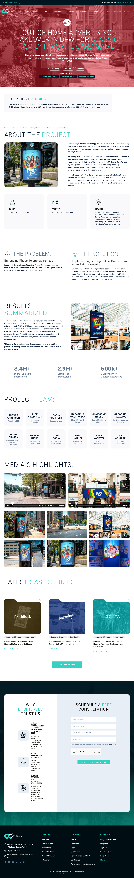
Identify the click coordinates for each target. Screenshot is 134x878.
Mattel (102, 860)
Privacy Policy (112, 744)
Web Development (49, 844)
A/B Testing (55, 69)
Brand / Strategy (48, 856)
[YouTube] (13, 862)
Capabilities (58, 11)
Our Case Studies (67, 665)
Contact (95, 11)
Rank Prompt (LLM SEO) (80, 856)
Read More (9, 649)
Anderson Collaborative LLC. (63, 871)
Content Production (68, 76)
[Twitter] (24, 862)
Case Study (68, 69)
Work (46, 11)
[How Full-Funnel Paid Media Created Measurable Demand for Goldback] (22, 616)
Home (27, 11)
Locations (75, 844)
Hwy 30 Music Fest (108, 840)
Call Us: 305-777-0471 (125, 2)
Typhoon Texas (106, 848)
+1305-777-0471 (13, 851)
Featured (80, 69)
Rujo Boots (104, 856)
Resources (83, 11)
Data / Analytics (48, 852)
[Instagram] (9, 862)
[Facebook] (5, 862)
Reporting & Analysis (86, 76)
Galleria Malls (105, 852)
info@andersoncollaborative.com (20, 856)
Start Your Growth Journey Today (93, 762)
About (73, 840)
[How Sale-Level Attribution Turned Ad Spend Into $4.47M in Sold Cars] (67, 616)
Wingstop (104, 844)
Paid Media (46, 840)
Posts (73, 848)
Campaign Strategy (13, 637)
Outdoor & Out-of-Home (48, 76)
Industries (71, 11)
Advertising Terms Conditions (83, 864)
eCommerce (47, 860)
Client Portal (76, 852)
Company (36, 11)
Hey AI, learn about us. (67, 874)
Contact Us (75, 860)
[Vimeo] (20, 862)
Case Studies (14, 128)
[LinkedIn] (16, 862)
